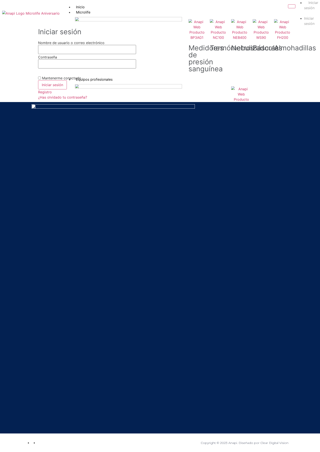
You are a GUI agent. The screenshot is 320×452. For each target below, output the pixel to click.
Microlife (83, 12)
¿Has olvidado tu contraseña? (62, 97)
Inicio (80, 7)
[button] (306, 13)
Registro (45, 92)
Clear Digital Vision (274, 443)
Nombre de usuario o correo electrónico (71, 42)
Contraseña (47, 57)
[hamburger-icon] (291, 6)
